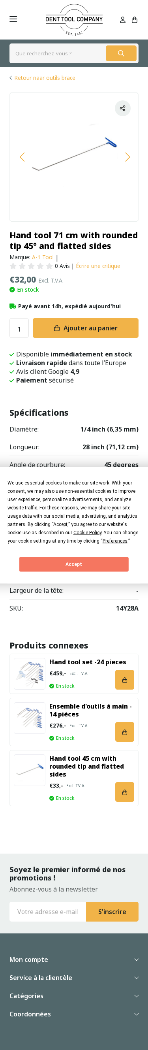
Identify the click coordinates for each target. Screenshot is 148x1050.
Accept (74, 564)
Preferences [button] (115, 540)
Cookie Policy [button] (87, 532)
